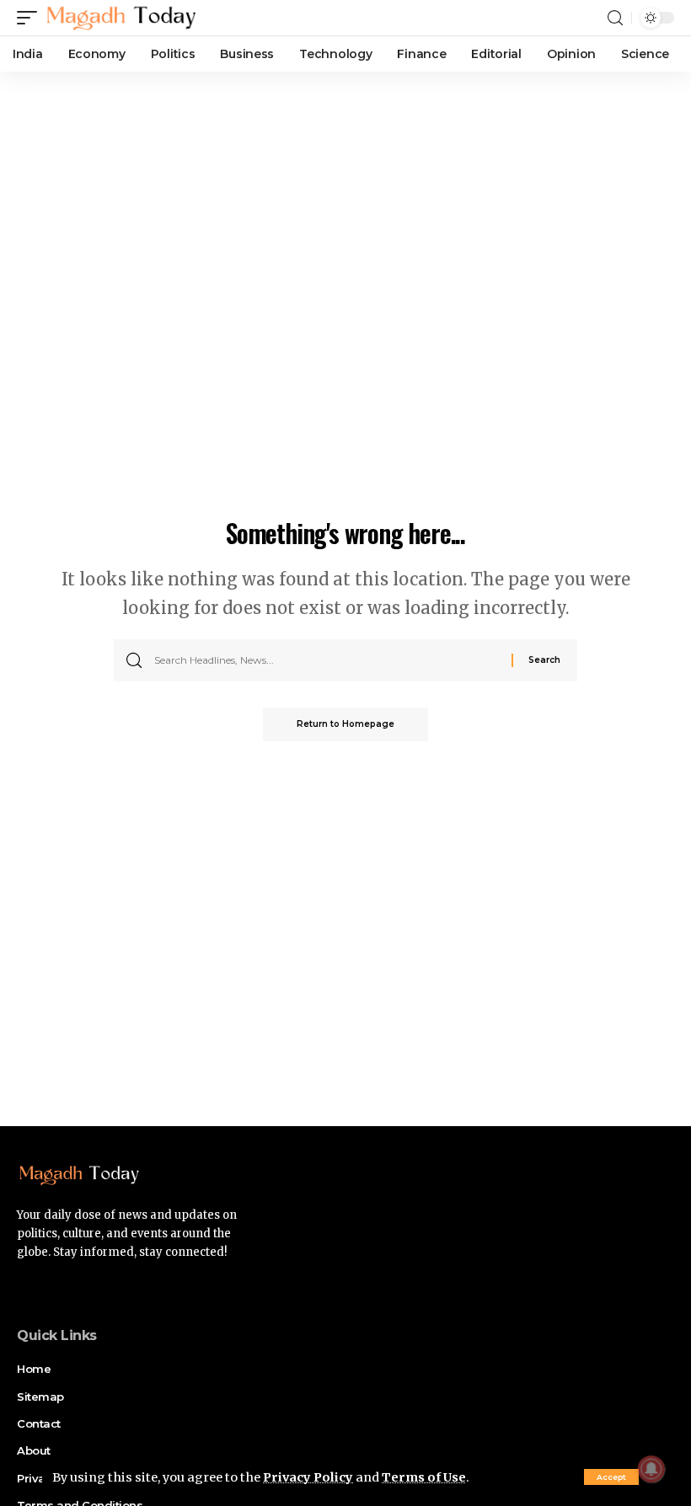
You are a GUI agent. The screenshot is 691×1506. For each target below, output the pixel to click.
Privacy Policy (308, 1477)
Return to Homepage (345, 723)
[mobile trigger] (31, 17)
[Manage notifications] (651, 1468)
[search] (615, 18)
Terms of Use (424, 1477)
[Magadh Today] (121, 17)
